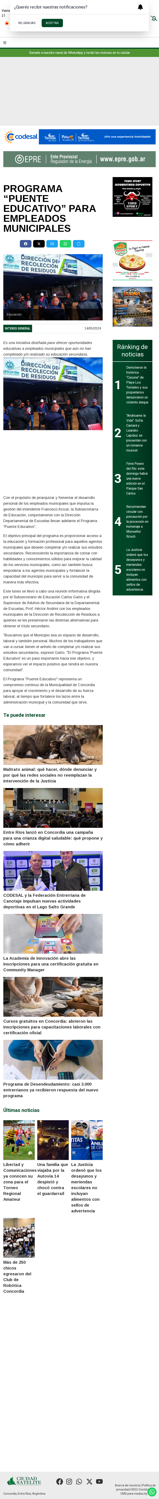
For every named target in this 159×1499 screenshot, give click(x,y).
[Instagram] (69, 1481)
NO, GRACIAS (27, 23)
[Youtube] (99, 1481)
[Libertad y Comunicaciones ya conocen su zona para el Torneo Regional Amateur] (19, 1140)
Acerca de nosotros (127, 1485)
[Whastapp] (79, 1481)
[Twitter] (89, 1481)
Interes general (17, 328)
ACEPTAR (52, 23)
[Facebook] (59, 1481)
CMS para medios (132, 1493)
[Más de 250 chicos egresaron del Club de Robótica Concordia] (19, 1238)
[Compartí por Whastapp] (65, 243)
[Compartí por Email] (52, 243)
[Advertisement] (79, 95)
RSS (134, 1489)
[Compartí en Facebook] (25, 243)
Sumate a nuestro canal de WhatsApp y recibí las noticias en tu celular (79, 53)
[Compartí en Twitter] (39, 243)
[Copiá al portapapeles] (78, 243)
